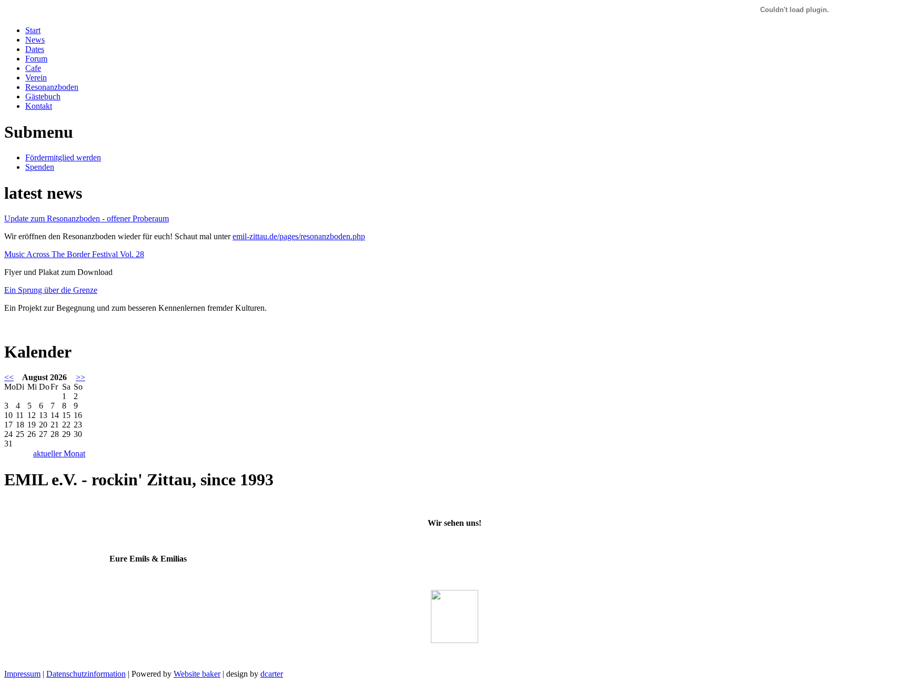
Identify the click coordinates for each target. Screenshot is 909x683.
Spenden (39, 166)
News (35, 39)
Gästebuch (42, 96)
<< (9, 377)
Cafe (33, 68)
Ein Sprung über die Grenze (50, 290)
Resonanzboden (51, 87)
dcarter (271, 673)
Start (33, 30)
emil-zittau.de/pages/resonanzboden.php (299, 236)
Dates (34, 49)
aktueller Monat (59, 453)
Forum (36, 58)
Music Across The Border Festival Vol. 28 (74, 254)
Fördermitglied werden (63, 157)
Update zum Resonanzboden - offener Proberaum (86, 218)
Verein (36, 77)
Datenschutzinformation (86, 673)
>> (80, 377)
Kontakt (38, 105)
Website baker (197, 673)
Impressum (22, 673)
